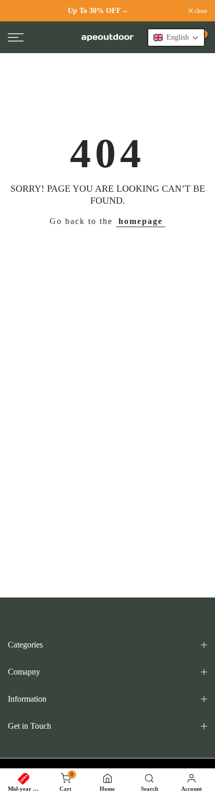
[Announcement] (98, 10)
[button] (176, 37)
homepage (140, 221)
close (200, 11)
